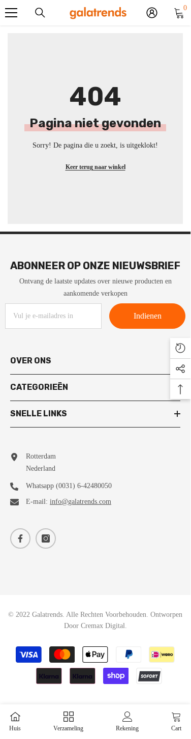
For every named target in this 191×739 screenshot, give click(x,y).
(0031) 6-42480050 (84, 486)
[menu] (11, 13)
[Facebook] (20, 538)
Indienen (148, 315)
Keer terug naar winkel (95, 166)
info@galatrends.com (80, 501)
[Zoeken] (40, 13)
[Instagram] (46, 538)
